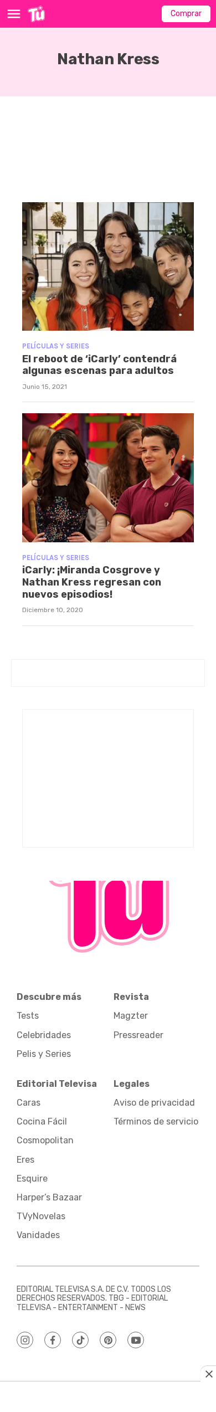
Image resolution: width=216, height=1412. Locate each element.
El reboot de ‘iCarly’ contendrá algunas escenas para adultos (99, 365)
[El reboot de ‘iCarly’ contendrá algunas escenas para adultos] (108, 266)
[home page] (36, 14)
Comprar (186, 13)
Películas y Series (55, 346)
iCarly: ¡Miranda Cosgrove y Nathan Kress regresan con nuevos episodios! (91, 582)
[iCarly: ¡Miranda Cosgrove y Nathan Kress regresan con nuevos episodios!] (108, 477)
